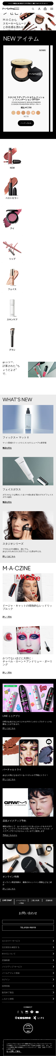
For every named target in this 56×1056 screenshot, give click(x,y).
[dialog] (26, 100)
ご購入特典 (35, 900)
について (8, 954)
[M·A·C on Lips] (38, 1018)
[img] (26, 70)
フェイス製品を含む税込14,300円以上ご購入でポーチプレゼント (28, 3)
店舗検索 (49, 900)
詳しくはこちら (9, 728)
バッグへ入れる (25, 123)
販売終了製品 (8, 992)
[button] (51, 8)
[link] (7, 448)
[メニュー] (51, 8)
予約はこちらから (10, 835)
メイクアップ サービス (12, 967)
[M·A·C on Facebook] (18, 1011)
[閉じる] (49, 1047)
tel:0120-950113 (28, 928)
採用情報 (6, 986)
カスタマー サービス (11, 941)
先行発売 (42, 50)
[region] (29, 1048)
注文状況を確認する (11, 947)
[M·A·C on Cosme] (23, 1017)
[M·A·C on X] (22, 1011)
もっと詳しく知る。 (14, 1051)
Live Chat (7, 900)
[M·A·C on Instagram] (26, 1011)
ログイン (6, 979)
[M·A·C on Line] (31, 1011)
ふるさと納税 (8, 999)
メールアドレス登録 (11, 973)
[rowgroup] (28, 246)
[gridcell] (13, 113)
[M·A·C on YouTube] (37, 1012)
